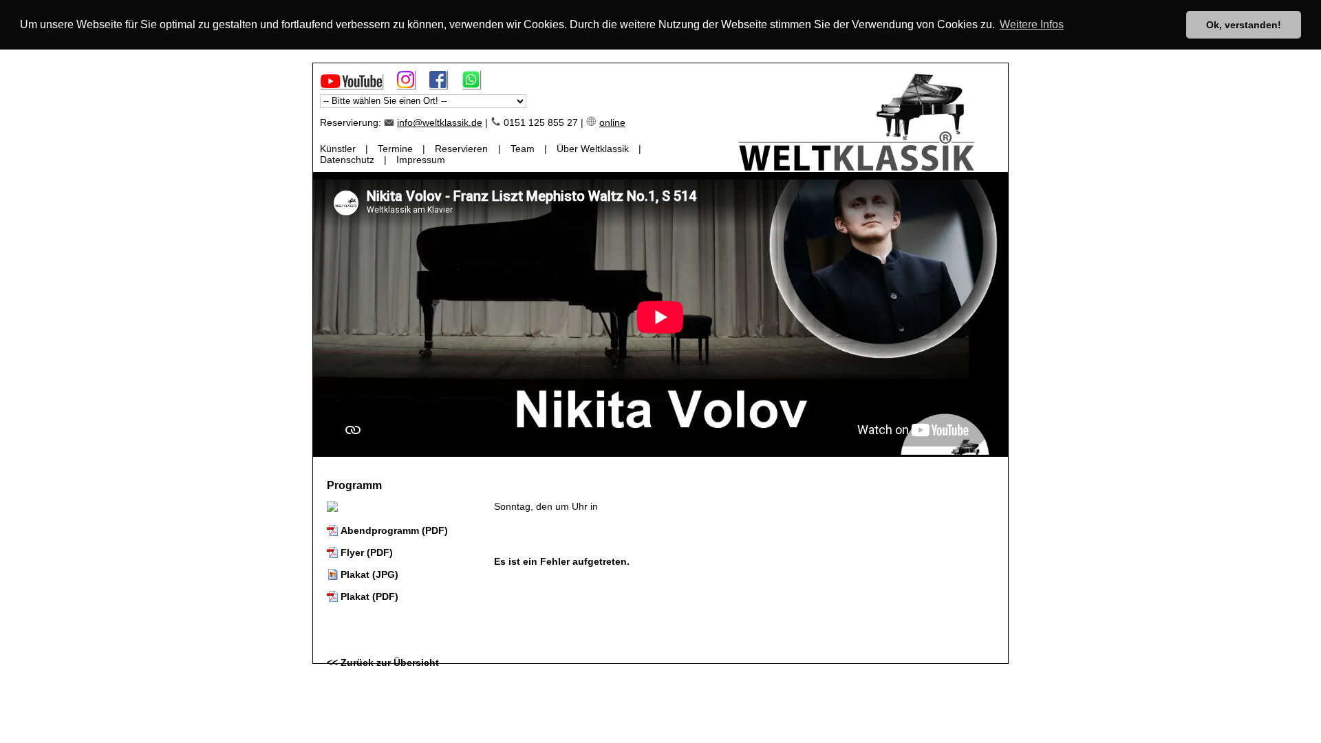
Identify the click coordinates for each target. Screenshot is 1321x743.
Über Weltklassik (593, 148)
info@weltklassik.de (439, 122)
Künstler (338, 148)
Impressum (420, 159)
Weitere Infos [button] (1032, 24)
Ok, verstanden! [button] (1243, 24)
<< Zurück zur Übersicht (383, 662)
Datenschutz (347, 159)
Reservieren (461, 148)
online (612, 122)
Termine (395, 148)
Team (523, 148)
